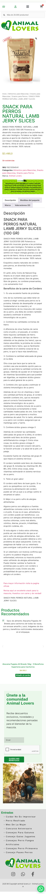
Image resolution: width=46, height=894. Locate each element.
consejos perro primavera (22, 848)
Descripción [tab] (10, 200)
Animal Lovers (15, 176)
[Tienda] (3, 6)
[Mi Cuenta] (15, 6)
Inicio (4, 94)
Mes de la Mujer (16, 825)
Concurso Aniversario (19, 829)
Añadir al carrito (23, 675)
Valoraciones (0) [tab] (22, 205)
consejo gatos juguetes (20, 836)
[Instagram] (13, 874)
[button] (27, 6)
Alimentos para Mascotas (18, 94)
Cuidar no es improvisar (21, 817)
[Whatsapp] (23, 874)
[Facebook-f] (32, 874)
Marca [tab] (8, 205)
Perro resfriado (15, 821)
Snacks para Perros (19, 96)
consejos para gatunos (20, 832)
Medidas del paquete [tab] (30, 200)
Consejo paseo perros (19, 852)
